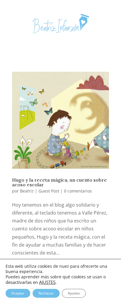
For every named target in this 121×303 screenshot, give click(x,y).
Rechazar (46, 293)
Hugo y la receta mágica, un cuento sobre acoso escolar (59, 182)
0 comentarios (78, 191)
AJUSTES (47, 282)
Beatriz (27, 191)
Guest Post (48, 191)
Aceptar (17, 293)
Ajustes (74, 293)
